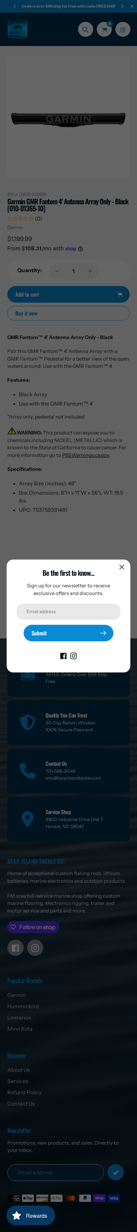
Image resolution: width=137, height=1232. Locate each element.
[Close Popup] (122, 567)
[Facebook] (63, 655)
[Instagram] (73, 655)
